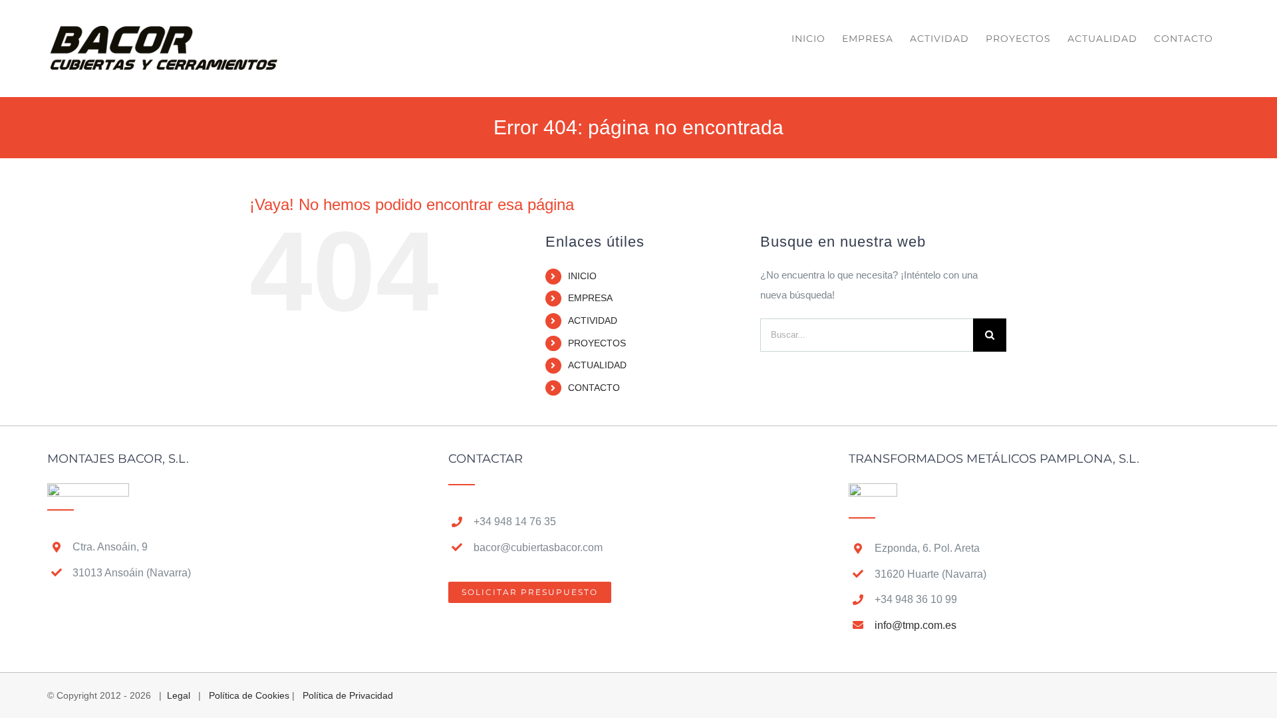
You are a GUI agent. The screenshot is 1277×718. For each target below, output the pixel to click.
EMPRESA (590, 298)
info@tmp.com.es (915, 625)
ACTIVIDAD (592, 320)
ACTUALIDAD (597, 365)
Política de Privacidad (348, 695)
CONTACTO (594, 387)
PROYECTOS (597, 343)
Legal (178, 695)
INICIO (582, 276)
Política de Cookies (249, 695)
